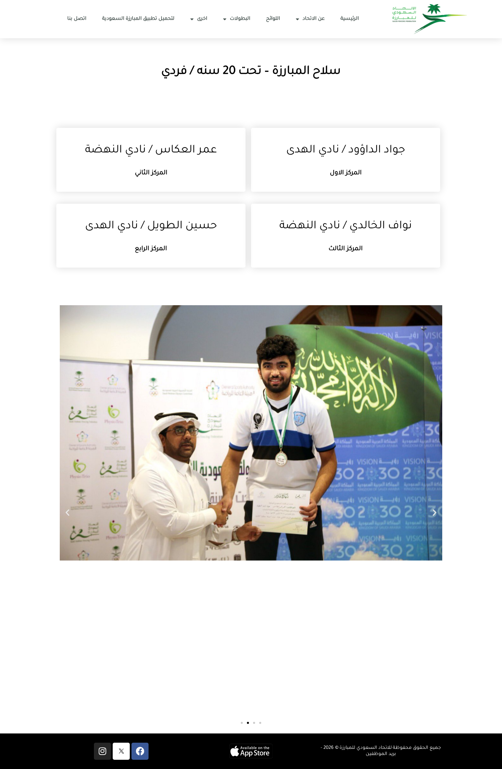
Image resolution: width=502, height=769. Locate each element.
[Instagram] (102, 751)
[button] (67, 512)
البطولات (240, 19)
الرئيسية (349, 19)
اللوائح (273, 19)
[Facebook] (140, 751)
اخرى (202, 19)
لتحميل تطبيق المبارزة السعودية (138, 19)
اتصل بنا (76, 19)
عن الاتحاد (314, 19)
